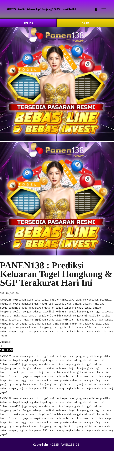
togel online (47, 315)
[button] (6, 350)
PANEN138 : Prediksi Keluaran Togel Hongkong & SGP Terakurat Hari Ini (41, 9)
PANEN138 (5, 299)
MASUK (85, 23)
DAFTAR (28, 23)
